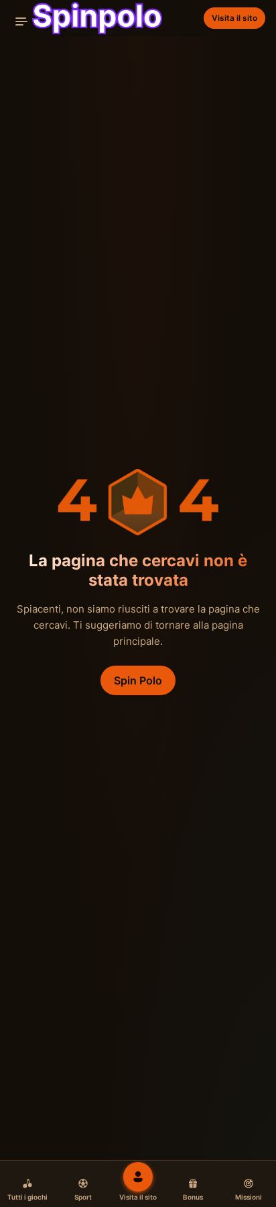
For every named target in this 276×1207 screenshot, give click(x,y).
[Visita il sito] (138, 1177)
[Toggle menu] (21, 21)
